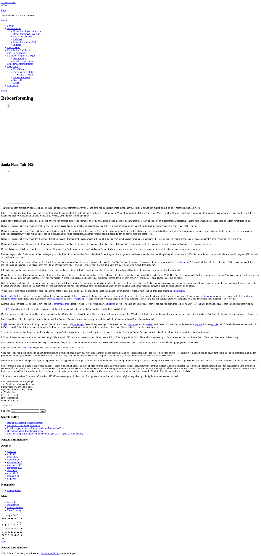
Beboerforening (14, 28)
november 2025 (14, 465)
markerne (132, 324)
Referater (17, 39)
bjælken (80, 298)
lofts (75, 298)
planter (124, 296)
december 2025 (14, 462)
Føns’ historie (19, 69)
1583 (74, 296)
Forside (10, 25)
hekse (251, 296)
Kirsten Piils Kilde (10, 296)
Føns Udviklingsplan (17, 53)
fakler (150, 324)
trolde (215, 324)
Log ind (11, 502)
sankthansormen (61, 304)
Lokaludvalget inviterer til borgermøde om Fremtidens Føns (35, 428)
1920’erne (27, 347)
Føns (3, 10)
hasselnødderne (182, 262)
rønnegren (208, 296)
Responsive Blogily (50, 553)
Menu (4, 20)
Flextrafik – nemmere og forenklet (23, 425)
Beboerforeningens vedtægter (27, 34)
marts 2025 (12, 473)
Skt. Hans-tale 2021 (22, 36)
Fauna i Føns (13, 47)
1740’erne (8, 309)
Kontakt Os (12, 85)
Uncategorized (14, 490)
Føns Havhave (26, 74)
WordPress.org (14, 510)
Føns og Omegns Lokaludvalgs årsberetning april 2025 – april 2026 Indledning (45, 433)
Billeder (17, 44)
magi (88, 296)
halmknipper (78, 324)
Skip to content (8, 2)
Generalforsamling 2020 (24, 42)
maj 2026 (11, 454)
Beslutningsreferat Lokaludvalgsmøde (25, 422)
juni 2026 (11, 451)
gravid (112, 304)
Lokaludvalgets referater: (25, 61)
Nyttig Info (12, 66)
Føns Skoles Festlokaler (18, 50)
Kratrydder (18, 80)
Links (16, 83)
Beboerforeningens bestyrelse (27, 31)
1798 (5, 324)
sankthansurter (56, 298)
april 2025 (12, 470)
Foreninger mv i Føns (23, 72)
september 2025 (14, 467)
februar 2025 (13, 476)
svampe (198, 324)
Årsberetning (19, 58)
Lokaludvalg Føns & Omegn (21, 55)
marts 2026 (12, 457)
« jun (3, 541)
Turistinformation (21, 77)
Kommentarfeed (15, 507)
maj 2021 (11, 478)
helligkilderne (177, 291)
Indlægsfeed (13, 504)
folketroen (12, 298)
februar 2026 (13, 459)
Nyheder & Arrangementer (20, 63)
